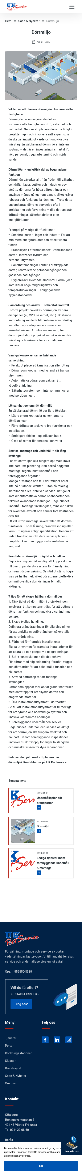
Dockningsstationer (18, 1053)
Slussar (10, 1061)
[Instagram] (68, 1039)
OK (41, 1166)
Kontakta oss (32, 762)
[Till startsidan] (20, 6)
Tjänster (10, 1038)
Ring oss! (21, 1004)
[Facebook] (45, 1039)
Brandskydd (19, 250)
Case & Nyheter (29, 21)
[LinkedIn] (57, 1039)
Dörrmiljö (52, 21)
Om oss (10, 1083)
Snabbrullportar (22, 235)
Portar (9, 1046)
